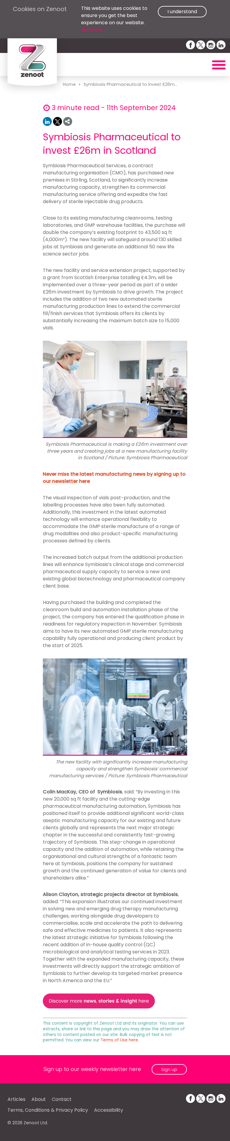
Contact (62, 1099)
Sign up (169, 1069)
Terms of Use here (119, 1040)
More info (92, 29)
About (38, 1099)
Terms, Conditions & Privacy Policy (47, 1110)
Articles (16, 1099)
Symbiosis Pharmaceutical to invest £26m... (130, 84)
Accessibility (108, 1110)
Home (69, 84)
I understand (182, 11)
